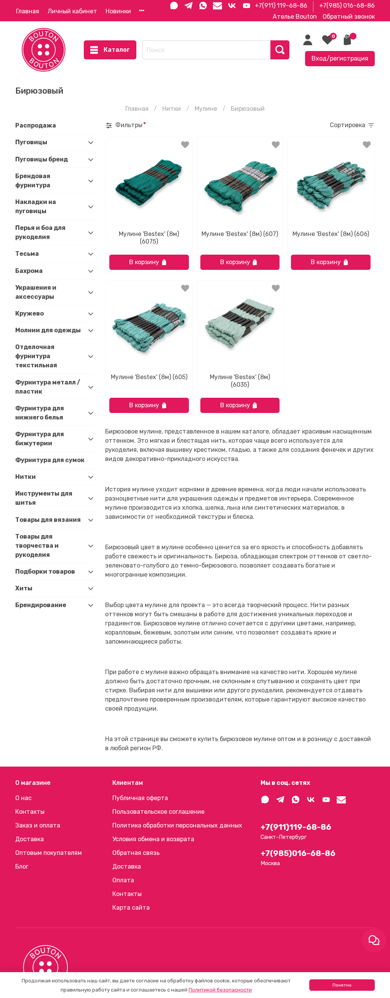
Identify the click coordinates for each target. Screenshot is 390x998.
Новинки (118, 11)
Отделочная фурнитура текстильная (36, 356)
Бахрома (29, 270)
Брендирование (40, 605)
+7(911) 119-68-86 (281, 5)
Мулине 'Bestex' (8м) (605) (149, 377)
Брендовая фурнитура (32, 180)
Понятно (342, 985)
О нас (23, 798)
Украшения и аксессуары (35, 292)
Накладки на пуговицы (35, 206)
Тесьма (27, 253)
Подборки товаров (45, 571)
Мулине (206, 108)
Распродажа (35, 125)
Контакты (30, 811)
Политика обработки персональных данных (177, 825)
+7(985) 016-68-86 (347, 5)
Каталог (117, 49)
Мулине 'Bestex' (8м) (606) (330, 234)
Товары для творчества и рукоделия (37, 545)
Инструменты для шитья (43, 498)
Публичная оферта (140, 798)
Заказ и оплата (37, 825)
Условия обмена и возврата (153, 839)
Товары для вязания (48, 519)
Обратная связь (136, 852)
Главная (27, 11)
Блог (22, 866)
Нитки (171, 108)
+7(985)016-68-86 (298, 853)
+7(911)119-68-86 (296, 827)
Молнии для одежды (48, 330)
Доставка (29, 839)
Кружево (29, 313)
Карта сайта (131, 907)
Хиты (23, 588)
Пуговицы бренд (41, 159)
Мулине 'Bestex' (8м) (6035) (240, 380)
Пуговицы (31, 142)
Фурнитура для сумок (50, 460)
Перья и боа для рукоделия (40, 232)
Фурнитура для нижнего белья (39, 413)
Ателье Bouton (295, 16)
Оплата (123, 880)
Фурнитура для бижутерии (39, 438)
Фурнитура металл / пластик (47, 387)
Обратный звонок (349, 16)
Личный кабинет (72, 11)
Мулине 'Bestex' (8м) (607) (239, 234)
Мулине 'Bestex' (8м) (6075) (149, 237)
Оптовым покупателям (48, 852)
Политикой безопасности (220, 990)
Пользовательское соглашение (158, 811)
